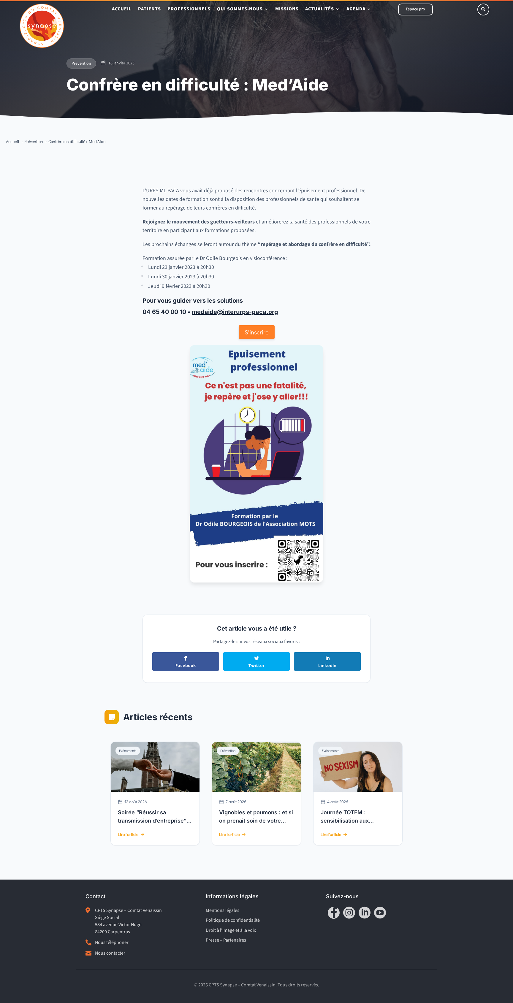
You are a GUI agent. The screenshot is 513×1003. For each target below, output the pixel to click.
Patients (149, 9)
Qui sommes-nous (240, 9)
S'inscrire (257, 332)
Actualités (319, 9)
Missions (287, 9)
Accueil (122, 9)
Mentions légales (222, 910)
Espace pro (415, 9)
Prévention (81, 63)
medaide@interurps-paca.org (235, 311)
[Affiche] (256, 581)
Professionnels (188, 9)
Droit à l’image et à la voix (231, 930)
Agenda (355, 9)
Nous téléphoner (112, 942)
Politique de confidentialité (233, 920)
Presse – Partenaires (226, 940)
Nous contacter (110, 953)
